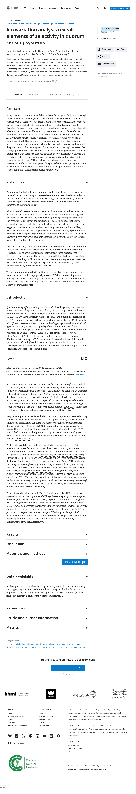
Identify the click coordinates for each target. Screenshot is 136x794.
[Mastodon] (31, 737)
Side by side (73, 94)
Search (98, 8)
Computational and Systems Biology (23, 23)
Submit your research (119, 8)
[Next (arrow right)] (4, 787)
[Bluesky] (10, 737)
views (101, 73)
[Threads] (51, 737)
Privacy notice (68, 674)
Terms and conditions (17, 726)
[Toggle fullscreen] (6, 785)
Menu (25, 8)
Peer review (56, 94)
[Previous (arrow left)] (1, 787)
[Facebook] (58, 737)
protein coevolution (56, 647)
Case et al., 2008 (47, 317)
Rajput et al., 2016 (39, 394)
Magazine (53, 8)
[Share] (4, 785)
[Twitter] (24, 737)
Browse (42, 8)
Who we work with (16, 716)
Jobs (10, 713)
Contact (11, 723)
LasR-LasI (43, 647)
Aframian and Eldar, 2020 (30, 403)
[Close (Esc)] (1, 785)
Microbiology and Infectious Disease (57, 23)
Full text (19, 94)
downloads (115, 73)
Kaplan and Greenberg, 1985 (21, 339)
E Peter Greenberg (58, 54)
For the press (44, 719)
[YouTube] (44, 737)
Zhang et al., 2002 (35, 426)
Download (106, 49)
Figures (37, 94)
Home (33, 8)
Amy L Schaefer (57, 51)
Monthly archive (46, 716)
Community (66, 8)
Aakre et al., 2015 (49, 454)
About (77, 8)
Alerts (105, 8)
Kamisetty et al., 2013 (58, 493)
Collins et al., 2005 (73, 429)
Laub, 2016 (69, 406)
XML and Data (44, 726)
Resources (43, 723)
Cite (122, 49)
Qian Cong (43, 51)
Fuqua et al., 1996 (23, 438)
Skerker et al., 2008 (16, 458)
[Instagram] (37, 737)
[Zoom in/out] (9, 785)
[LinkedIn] (17, 737)
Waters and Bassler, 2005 (61, 313)
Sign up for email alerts (68, 667)
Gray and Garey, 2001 (66, 474)
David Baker (42, 54)
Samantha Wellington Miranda (21, 51)
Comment (108, 64)
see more (80, 375)
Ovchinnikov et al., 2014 (71, 454)
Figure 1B (17, 336)
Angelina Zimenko (26, 54)
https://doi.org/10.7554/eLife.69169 (35, 81)
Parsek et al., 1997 (16, 426)
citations (101, 76)
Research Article (13, 20)
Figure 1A (26, 326)
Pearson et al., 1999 (47, 339)
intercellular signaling (76, 647)
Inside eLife (43, 713)
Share (104, 56)
